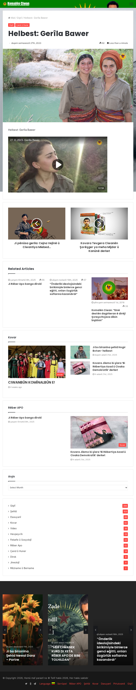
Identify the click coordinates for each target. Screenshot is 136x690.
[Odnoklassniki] (30, 684)
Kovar (13, 522)
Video (13, 528)
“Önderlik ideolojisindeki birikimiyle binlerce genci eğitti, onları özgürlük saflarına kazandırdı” (66, 289)
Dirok (13, 556)
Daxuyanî (15, 517)
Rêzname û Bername (22, 568)
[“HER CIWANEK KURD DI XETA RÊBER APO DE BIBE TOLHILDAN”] (68, 629)
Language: (45, 683)
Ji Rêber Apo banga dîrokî (25, 284)
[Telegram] (35, 684)
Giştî (19, 17)
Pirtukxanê (119, 683)
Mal (12, 17)
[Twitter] (26, 684)
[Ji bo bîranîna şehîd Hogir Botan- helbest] (80, 352)
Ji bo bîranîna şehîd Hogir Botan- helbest (109, 349)
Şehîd (13, 511)
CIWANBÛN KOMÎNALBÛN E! (31, 382)
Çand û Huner (22, 25)
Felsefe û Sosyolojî (20, 539)
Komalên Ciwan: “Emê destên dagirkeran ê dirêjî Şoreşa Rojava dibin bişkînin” (109, 315)
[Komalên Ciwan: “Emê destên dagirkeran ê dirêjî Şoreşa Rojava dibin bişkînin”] (110, 288)
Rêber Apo (16, 545)
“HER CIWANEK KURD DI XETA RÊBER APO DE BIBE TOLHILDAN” (66, 653)
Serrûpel (62, 683)
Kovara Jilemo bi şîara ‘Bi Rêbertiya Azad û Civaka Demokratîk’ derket (109, 366)
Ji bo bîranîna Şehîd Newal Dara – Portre (20, 655)
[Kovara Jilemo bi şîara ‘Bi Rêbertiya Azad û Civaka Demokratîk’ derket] (80, 368)
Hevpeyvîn (16, 534)
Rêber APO (75, 683)
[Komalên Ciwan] (19, 4)
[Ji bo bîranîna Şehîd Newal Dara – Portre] (23, 629)
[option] (23, 629)
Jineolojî (14, 562)
